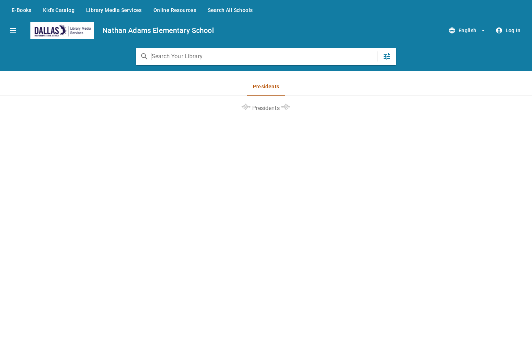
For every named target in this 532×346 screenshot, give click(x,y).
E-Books (21, 10)
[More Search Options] (387, 56)
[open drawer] (13, 30)
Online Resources (174, 10)
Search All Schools (230, 10)
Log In (513, 30)
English (468, 30)
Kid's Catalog (59, 10)
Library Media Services (114, 10)
